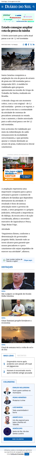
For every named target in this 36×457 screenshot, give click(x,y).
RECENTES (21, 355)
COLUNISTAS (8, 382)
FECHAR (26, 454)
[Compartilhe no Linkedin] (33, 44)
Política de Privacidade (17, 454)
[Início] (18, 7)
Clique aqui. (28, 260)
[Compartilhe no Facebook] (29, 44)
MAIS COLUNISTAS (18, 439)
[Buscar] (34, 7)
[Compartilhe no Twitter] (31, 44)
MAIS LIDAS (8, 356)
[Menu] (2, 7)
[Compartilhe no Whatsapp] (24, 44)
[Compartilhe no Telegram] (26, 44)
